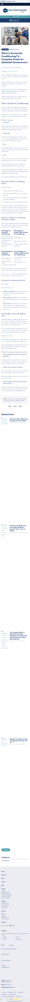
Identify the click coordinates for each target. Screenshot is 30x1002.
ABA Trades (3, 1)
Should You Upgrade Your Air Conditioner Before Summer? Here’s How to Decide (18, 528)
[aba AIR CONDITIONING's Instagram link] (7, 925)
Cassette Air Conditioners (5, 896)
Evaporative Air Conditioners (6, 895)
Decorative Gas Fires (5, 904)
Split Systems (3, 890)
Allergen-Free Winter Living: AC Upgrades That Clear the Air (19, 740)
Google (4, 936)
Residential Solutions (5, 917)
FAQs (2, 878)
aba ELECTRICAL (20, 992)
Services (3, 911)
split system (9, 274)
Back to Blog (5, 849)
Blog (2, 885)
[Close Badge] (22, 998)
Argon (21, 996)
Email (17, 938)
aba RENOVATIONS (12, 994)
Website (16, 996)
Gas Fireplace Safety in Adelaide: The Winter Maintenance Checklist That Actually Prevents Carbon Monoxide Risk (18, 635)
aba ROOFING (4, 994)
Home (2, 871)
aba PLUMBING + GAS (11, 992)
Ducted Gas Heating (5, 903)
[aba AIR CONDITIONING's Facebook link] (2, 925)
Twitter (4, 939)
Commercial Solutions (5, 918)
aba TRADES (3, 992)
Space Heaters (4, 907)
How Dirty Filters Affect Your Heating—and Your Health (19, 420)
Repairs (2, 913)
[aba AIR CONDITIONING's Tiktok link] (13, 925)
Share (15, 406)
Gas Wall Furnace (4, 906)
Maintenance (3, 914)
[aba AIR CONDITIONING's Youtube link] (10, 925)
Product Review (19, 939)
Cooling (3, 888)
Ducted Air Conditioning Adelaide (16, 400)
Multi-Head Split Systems (5, 893)
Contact (3, 882)
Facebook (5, 938)
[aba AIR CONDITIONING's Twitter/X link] (5, 925)
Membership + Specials (11, 1)
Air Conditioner (9, 399)
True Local (18, 936)
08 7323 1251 (8, 984)
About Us (3, 875)
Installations (3, 916)
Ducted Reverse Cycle (5, 892)
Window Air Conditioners (5, 898)
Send (10, 406)
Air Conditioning (5, 49)
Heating (3, 901)
